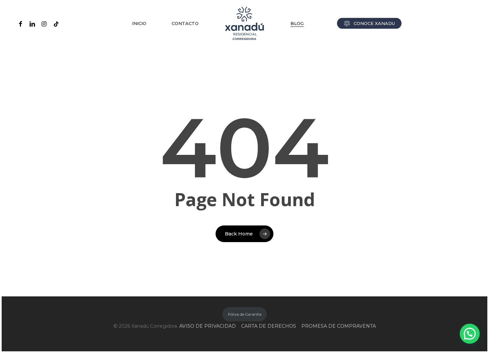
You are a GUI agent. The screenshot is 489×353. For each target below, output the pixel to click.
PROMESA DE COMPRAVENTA (338, 326)
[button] (470, 334)
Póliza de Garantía (244, 314)
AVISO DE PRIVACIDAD (207, 326)
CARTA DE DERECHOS (268, 326)
